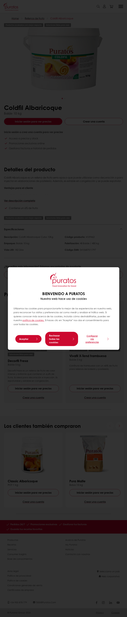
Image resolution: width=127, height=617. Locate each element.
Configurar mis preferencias (92, 339)
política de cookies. (33, 320)
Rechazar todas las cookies (54, 339)
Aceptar (23, 339)
